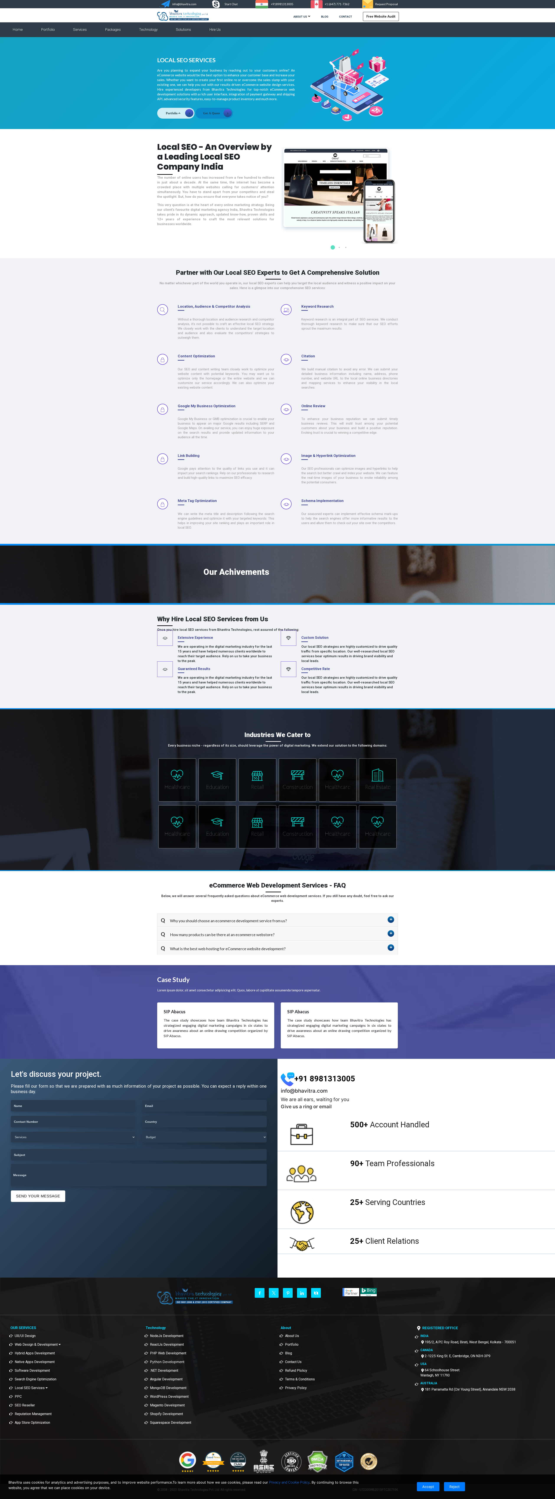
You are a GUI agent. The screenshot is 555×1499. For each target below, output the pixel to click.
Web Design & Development (37, 1344)
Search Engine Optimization (35, 1379)
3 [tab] (346, 247)
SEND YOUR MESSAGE (38, 1196)
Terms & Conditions (300, 1379)
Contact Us (293, 1362)
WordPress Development (169, 1396)
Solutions (183, 29)
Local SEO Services (30, 1388)
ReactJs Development (167, 1344)
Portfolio (48, 29)
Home (18, 29)
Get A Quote (211, 113)
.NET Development (164, 1370)
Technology (148, 29)
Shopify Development (166, 1414)
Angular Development (166, 1379)
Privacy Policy (296, 1388)
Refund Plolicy (296, 1370)
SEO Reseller (25, 1405)
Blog (324, 16)
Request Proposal (386, 4)
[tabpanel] (339, 195)
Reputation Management (33, 1414)
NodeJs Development (166, 1336)
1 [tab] (333, 247)
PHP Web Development (168, 1353)
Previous (277, 190)
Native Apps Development (35, 1362)
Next (401, 190)
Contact (345, 16)
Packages (113, 29)
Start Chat (231, 4)
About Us (300, 16)
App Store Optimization (32, 1423)
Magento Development (167, 1405)
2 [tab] (339, 247)
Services (80, 29)
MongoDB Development (168, 1388)
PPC (18, 1396)
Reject (454, 1486)
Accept (428, 1486)
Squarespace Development (170, 1423)
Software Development (32, 1370)
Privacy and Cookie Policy (289, 1482)
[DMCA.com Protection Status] (317, 1461)
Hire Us (215, 29)
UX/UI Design (25, 1336)
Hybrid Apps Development (35, 1353)
